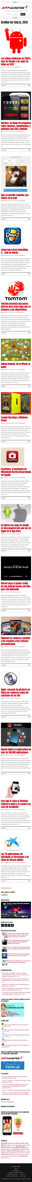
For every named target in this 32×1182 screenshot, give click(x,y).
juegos (22, 1151)
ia (12, 1149)
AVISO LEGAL (23, 1176)
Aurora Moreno (4, 646)
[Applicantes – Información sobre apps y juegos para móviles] (16, 9)
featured (20, 1146)
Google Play (8, 1149)
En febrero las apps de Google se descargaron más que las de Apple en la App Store (16, 528)
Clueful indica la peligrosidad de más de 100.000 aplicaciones (16, 750)
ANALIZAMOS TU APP (13, 1174)
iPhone (5, 1151)
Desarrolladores (20, 1145)
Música (13, 1152)
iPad (2, 1151)
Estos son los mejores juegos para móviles (20, 1090)
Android (4, 1143)
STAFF (16, 1168)
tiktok (6, 1156)
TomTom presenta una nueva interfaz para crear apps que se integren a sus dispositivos (16, 306)
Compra (13, 1145)
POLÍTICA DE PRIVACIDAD (12, 1176)
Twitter (13, 1156)
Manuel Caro (4, 131)
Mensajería (3, 1152)
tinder (9, 1156)
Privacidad (20, 1152)
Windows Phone (5, 1158)
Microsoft (8, 1152)
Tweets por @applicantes (7, 1102)
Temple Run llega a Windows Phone (14, 419)
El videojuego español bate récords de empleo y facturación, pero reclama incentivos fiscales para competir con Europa (15, 974)
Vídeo (16, 1156)
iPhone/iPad (11, 1151)
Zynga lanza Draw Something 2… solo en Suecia (14, 251)
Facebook (13, 1147)
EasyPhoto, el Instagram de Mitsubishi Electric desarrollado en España (16, 472)
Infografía (16, 1149)
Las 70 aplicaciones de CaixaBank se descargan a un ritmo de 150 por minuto (15, 857)
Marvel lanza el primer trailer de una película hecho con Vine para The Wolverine (15, 586)
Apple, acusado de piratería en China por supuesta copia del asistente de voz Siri (15, 692)
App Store (8, 1145)
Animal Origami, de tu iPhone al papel (15, 365)
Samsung (16, 1154)
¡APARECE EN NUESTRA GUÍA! (16, 1172)
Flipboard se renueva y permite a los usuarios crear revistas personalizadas (15, 641)
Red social (24, 1152)
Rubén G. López (4, 477)
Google (3, 1149)
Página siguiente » (6, 888)
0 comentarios (17, 67)
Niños (16, 1152)
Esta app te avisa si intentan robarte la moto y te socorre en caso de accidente (16, 804)
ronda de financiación (7, 1154)
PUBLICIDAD (16, 1170)
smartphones (26, 1154)
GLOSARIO (22, 1174)
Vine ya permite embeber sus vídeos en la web (15, 196)
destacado (5, 1147)
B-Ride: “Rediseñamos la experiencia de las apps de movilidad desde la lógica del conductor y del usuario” (18, 942)
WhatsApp (24, 1156)
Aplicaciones (11, 1143)
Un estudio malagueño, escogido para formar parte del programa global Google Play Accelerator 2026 (15, 1086)
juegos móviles (27, 1151)
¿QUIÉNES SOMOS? (16, 1166)
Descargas (27, 1145)
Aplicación (18, 1143)
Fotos (26, 1147)
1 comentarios (21, 200)
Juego (18, 1151)
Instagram (23, 1149)
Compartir (3, 85)
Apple (26, 1143)
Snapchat (3, 1156)
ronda (28, 1152)
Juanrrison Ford (5, 200)
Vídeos (19, 1156)
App (23, 1143)
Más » (29, 85)
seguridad (20, 1154)
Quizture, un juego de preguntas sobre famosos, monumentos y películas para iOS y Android (16, 126)
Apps (3, 1145)
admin (2, 67)
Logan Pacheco (4, 369)
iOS (27, 1149)
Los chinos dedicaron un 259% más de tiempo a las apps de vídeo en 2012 (16, 61)
